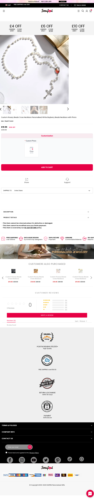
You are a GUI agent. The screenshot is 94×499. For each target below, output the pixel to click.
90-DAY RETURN (30, 228)
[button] (3, 11)
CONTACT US (64, 5)
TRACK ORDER (81, 5)
